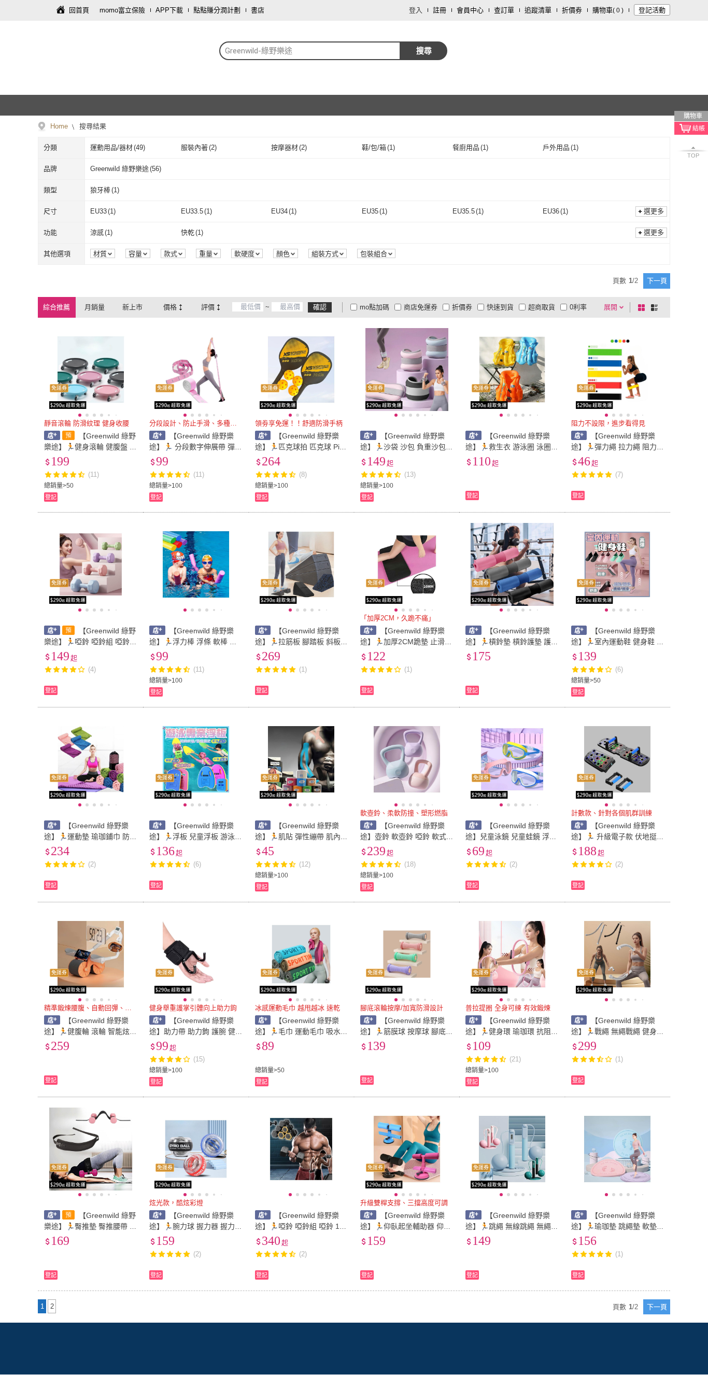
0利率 (578, 307)
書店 (257, 10)
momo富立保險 (122, 10)
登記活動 (652, 10)
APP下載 (169, 10)
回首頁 (79, 10)
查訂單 (504, 10)
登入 (415, 10)
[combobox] (310, 50)
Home (59, 126)
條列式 (656, 307)
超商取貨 (541, 307)
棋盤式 (643, 307)
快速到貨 (500, 307)
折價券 (572, 10)
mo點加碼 (374, 307)
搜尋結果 (91, 126)
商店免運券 (420, 307)
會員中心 (470, 10)
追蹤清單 (538, 10)
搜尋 (424, 50)
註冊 (439, 10)
